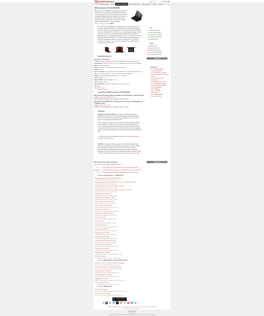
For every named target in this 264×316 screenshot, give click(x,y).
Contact (161, 4)
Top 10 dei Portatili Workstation (158, 85)
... (114, 23)
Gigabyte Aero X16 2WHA (101, 278)
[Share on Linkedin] (131, 303)
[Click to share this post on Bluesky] (113, 303)
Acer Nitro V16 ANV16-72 (101, 225)
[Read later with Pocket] (124, 303)
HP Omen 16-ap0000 (100, 256)
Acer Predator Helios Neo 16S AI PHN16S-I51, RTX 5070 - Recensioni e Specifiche (115, 182)
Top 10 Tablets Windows (157, 94)
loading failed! (150, 58)
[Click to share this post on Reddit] (121, 303)
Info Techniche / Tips (134, 4)
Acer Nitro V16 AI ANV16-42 (102, 248)
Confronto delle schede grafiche (130, 136)
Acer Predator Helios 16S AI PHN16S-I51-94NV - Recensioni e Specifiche (113, 190)
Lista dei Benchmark (109, 138)
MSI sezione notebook (103, 89)
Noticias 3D (102, 105)
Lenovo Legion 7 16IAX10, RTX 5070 (104, 213)
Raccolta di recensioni (121, 4)
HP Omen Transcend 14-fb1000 (103, 293)
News (112, 4)
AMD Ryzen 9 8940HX (106, 61)
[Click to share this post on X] (117, 303)
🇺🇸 (113, 23)
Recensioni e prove (104, 4)
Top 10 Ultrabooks (155, 89)
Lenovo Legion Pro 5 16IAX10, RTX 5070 (105, 240)
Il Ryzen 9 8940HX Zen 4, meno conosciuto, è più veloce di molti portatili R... (120, 167)
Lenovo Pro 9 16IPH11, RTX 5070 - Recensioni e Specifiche (110, 263)
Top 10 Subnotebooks (156, 87)
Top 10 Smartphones (156, 96)
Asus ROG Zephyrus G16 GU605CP (104, 274)
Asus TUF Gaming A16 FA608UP (103, 244)
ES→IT (114, 97)
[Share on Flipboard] (128, 303)
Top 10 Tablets (154, 92)
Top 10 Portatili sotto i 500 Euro (158, 83)
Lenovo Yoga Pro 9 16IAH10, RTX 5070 (105, 201)
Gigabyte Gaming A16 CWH (102, 233)
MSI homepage (101, 88)
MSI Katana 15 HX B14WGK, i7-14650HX (105, 197)
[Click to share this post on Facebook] (106, 303)
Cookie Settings (132, 311)
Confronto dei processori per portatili (131, 153)
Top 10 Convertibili (155, 91)
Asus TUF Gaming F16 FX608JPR (103, 205)
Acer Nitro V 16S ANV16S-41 (102, 209)
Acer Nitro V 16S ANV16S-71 (102, 229)
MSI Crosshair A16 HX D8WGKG (102, 164)
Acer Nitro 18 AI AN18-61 (101, 289)
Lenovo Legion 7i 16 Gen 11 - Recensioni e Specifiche (108, 267)
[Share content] (103, 303)
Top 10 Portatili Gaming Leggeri (159, 72)
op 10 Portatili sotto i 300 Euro (159, 81)
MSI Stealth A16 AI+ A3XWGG (102, 252)
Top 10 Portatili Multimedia (157, 69)
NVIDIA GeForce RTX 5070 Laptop (110, 63)
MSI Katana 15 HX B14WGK (102, 236)
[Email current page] (135, 303)
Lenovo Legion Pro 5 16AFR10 (102, 194)
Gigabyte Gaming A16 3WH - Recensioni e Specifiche (108, 178)
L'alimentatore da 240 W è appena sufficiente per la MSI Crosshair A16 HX (120, 172)
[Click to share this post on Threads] (110, 303)
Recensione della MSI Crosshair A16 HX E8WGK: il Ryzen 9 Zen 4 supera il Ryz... (122, 170)
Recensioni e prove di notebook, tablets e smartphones (119, 306)
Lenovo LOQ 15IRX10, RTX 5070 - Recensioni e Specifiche (109, 186)
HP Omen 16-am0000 (100, 217)
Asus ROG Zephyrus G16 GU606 (103, 271)
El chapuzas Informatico (105, 97)
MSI (141, 306)
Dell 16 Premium (99, 221)
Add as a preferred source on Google (120, 299)
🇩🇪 (111, 23)
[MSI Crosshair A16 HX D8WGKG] (136, 16)
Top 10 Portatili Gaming (157, 71)
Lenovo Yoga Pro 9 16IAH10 (102, 282)
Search (154, 4)
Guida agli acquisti (146, 4)
